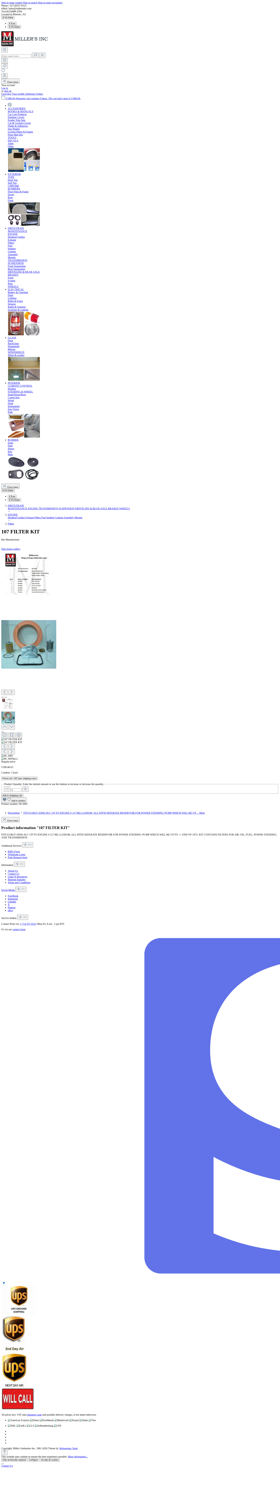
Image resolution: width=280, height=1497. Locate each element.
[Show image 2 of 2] (6, 697)
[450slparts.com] (10, 105)
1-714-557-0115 (28, 924)
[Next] (11, 692)
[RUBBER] (24, 479)
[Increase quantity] (25, 789)
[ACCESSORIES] (24, 171)
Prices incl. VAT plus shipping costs (19, 778)
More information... (78, 1456)
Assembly (69, 517)
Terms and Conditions (19, 882)
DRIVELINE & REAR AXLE (91, 508)
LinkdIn (12, 901)
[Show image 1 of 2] (2, 697)
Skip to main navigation (50, 2)
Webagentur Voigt (68, 1448)
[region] (140, 655)
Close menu (12, 82)
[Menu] (4, 50)
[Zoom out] (4, 735)
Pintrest (11, 907)
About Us (13, 870)
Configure (33, 1460)
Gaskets (59, 517)
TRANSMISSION (48, 508)
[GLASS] (24, 380)
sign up (8, 91)
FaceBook (13, 896)
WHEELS (124, 508)
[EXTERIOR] (24, 225)
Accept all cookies (49, 1460)
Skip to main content (12, 2)
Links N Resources (17, 876)
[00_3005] (27, 576)
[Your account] (4, 75)
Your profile (18, 94)
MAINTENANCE (18, 508)
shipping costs (34, 1414)
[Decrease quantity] (7, 789)
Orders (39, 94)
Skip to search (30, 2)
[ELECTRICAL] (24, 334)
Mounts (78, 517)
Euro (12, 23)
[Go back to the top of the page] (4, 1452)
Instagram (13, 898)
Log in (4, 88)
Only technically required (14, 1460)
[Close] (2, 731)
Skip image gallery (10, 549)
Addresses (30, 94)
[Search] (35, 55)
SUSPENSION (66, 508)
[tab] (106, 813)
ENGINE (33, 508)
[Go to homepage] (25, 45)
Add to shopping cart (12, 795)
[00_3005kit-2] (28, 644)
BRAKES (113, 508)
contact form (18, 929)
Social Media (8, 890)
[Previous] (4, 692)
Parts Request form (17, 857)
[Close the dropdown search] (42, 55)
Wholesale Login (16, 854)
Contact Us (13, 873)
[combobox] (16, 56)
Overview (6, 94)
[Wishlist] (3, 71)
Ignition (51, 517)
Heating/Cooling (16, 517)
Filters (37, 517)
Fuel (44, 517)
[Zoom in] (19, 735)
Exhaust (29, 517)
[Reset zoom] (11, 735)
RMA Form (14, 851)
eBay (10, 910)
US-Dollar (14, 27)
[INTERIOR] (24, 437)
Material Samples (16, 879)
